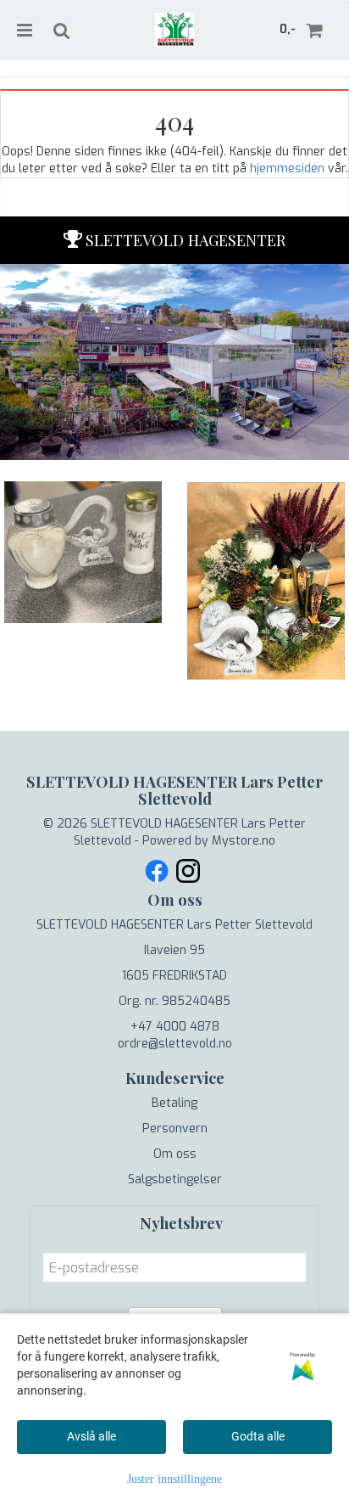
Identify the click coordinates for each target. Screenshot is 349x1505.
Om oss (175, 1154)
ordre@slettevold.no (175, 1044)
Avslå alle (91, 1436)
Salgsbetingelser (175, 1179)
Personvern (175, 1128)
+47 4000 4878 (174, 1027)
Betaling (174, 1103)
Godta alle (258, 1436)
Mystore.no (243, 841)
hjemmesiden (287, 168)
